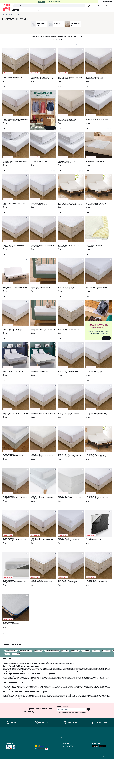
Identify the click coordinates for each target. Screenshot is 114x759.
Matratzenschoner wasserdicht (52, 650)
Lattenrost (7, 653)
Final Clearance (49, 10)
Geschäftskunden (105, 10)
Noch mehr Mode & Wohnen (97, 731)
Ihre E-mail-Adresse (62, 706)
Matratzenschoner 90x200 (11, 650)
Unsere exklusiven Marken (68, 731)
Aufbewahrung (59, 10)
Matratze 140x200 (75, 650)
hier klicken (79, 714)
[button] (109, 5)
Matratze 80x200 (96, 650)
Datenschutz (24, 755)
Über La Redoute (38, 731)
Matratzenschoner (30, 14)
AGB (20, 755)
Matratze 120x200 (38, 650)
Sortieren (6, 45)
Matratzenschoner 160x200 (26, 650)
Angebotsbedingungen (13, 755)
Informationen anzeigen (57, 737)
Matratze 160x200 (86, 650)
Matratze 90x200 (16, 653)
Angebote (39, 10)
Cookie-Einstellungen (32, 755)
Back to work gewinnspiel (27, 10)
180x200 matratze (106, 650)
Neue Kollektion (78, 10)
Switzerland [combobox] (107, 755)
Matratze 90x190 (65, 650)
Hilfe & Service (9, 731)
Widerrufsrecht (40, 755)
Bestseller (68, 10)
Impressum (5, 755)
